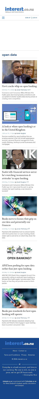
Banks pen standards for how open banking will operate (19, 312)
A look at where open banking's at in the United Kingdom (19, 128)
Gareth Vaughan (21, 133)
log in (35, 18)
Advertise (31, 355)
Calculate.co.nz (30, 381)
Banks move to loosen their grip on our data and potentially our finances (19, 222)
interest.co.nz (7, 381)
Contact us (22, 351)
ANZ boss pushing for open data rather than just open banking (18, 267)
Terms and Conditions (12, 355)
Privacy (24, 355)
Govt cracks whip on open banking (19, 86)
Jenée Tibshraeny (22, 90)
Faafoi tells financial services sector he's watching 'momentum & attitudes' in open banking (19, 175)
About (15, 351)
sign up (27, 18)
